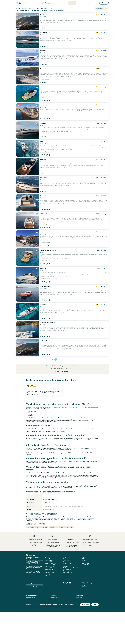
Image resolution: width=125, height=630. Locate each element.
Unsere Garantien (49, 560)
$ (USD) (95, 604)
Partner (67, 604)
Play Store (35, 586)
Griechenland (85, 563)
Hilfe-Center (85, 582)
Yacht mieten (66, 560)
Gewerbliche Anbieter (50, 564)
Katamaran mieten (68, 563)
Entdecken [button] (94, 3)
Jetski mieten (66, 564)
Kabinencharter (67, 569)
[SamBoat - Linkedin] (70, 583)
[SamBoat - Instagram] (67, 583)
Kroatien (84, 557)
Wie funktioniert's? (87, 583)
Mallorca (84, 558)
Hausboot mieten (67, 566)
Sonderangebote (67, 570)
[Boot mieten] (21, 3)
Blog (46, 575)
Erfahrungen (48, 574)
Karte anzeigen (99, 8)
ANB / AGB (60, 604)
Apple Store (36, 583)
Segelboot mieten (67, 561)
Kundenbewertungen (50, 569)
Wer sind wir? (48, 557)
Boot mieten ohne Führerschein (71, 567)
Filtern (71, 3)
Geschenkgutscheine (50, 566)
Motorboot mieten (68, 557)
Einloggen (104, 3)
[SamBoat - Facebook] (64, 583)
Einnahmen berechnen (50, 563)
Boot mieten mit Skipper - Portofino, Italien (37, 527)
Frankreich (84, 560)
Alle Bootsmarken (67, 572)
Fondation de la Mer (50, 572)
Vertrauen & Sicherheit (51, 561)
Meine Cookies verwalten (88, 586)
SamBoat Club (48, 567)
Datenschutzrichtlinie (51, 604)
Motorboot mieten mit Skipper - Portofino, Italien (61, 527)
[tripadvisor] (79, 595)
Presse (46, 570)
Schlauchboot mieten (68, 558)
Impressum (42, 604)
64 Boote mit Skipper (48, 509)
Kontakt (84, 585)
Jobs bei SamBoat (49, 558)
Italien (83, 561)
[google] (53, 595)
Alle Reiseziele (85, 564)
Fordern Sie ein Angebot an (62, 371)
